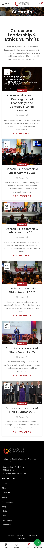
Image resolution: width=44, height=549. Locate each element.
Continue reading (22, 134)
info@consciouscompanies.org (14, 473)
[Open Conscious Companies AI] (37, 542)
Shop (4, 515)
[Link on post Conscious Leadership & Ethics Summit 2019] (22, 392)
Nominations (7, 502)
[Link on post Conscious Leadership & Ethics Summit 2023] (22, 272)
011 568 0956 (8, 470)
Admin (21, 115)
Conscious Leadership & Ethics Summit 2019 (22, 410)
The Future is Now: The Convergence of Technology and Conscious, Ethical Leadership (22, 103)
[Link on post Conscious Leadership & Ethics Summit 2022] (22, 332)
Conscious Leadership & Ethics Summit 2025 (22, 171)
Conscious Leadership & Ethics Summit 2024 (22, 231)
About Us (6, 488)
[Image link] (14, 450)
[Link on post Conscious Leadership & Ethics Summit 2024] (22, 213)
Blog (4, 506)
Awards (5, 497)
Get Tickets (7, 520)
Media (4, 511)
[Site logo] (22, 3)
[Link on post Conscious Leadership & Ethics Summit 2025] (22, 152)
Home (4, 483)
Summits (22, 91)
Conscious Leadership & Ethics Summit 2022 (22, 350)
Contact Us (6, 524)
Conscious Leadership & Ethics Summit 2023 (22, 290)
